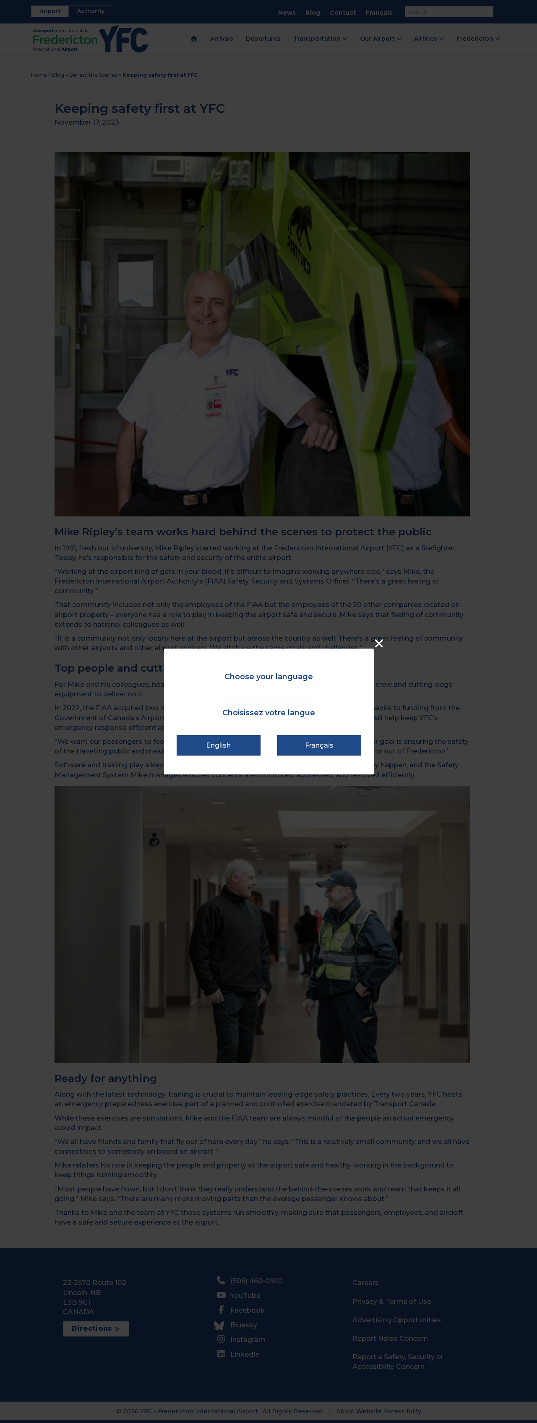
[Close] (379, 643)
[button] (219, 745)
